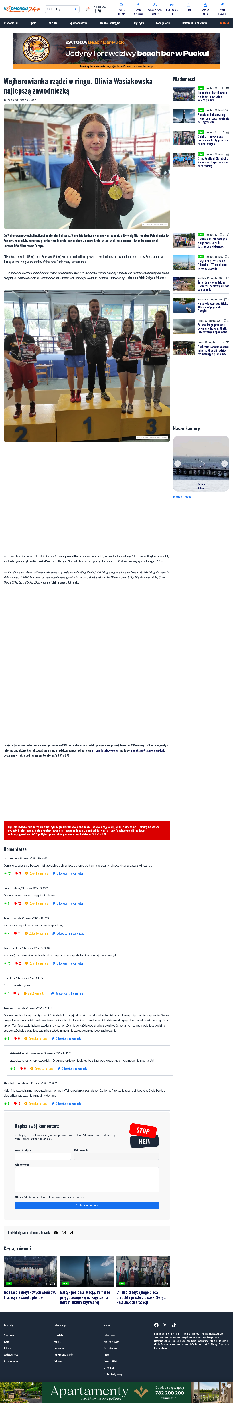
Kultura (53, 23)
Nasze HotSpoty (111, 1341)
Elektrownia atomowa (195, 23)
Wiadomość (22, 1164)
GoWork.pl (109, 1367)
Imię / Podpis (23, 1150)
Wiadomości (11, 23)
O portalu (58, 1335)
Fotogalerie (163, 23)
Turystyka (138, 23)
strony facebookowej (105, 750)
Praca (106, 1354)
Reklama (58, 1361)
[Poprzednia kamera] (177, 463)
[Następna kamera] (224, 463)
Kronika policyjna (110, 23)
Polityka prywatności (63, 1354)
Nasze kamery (110, 1348)
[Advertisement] (87, 789)
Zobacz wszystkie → (183, 496)
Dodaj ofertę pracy (113, 1374)
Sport (33, 23)
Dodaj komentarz (87, 1205)
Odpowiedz (81, 1150)
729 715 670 (99, 834)
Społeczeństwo (78, 23)
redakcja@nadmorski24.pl (147, 750)
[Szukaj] (75, 9)
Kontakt (224, 23)
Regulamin (59, 1348)
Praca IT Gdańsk (111, 1361)
